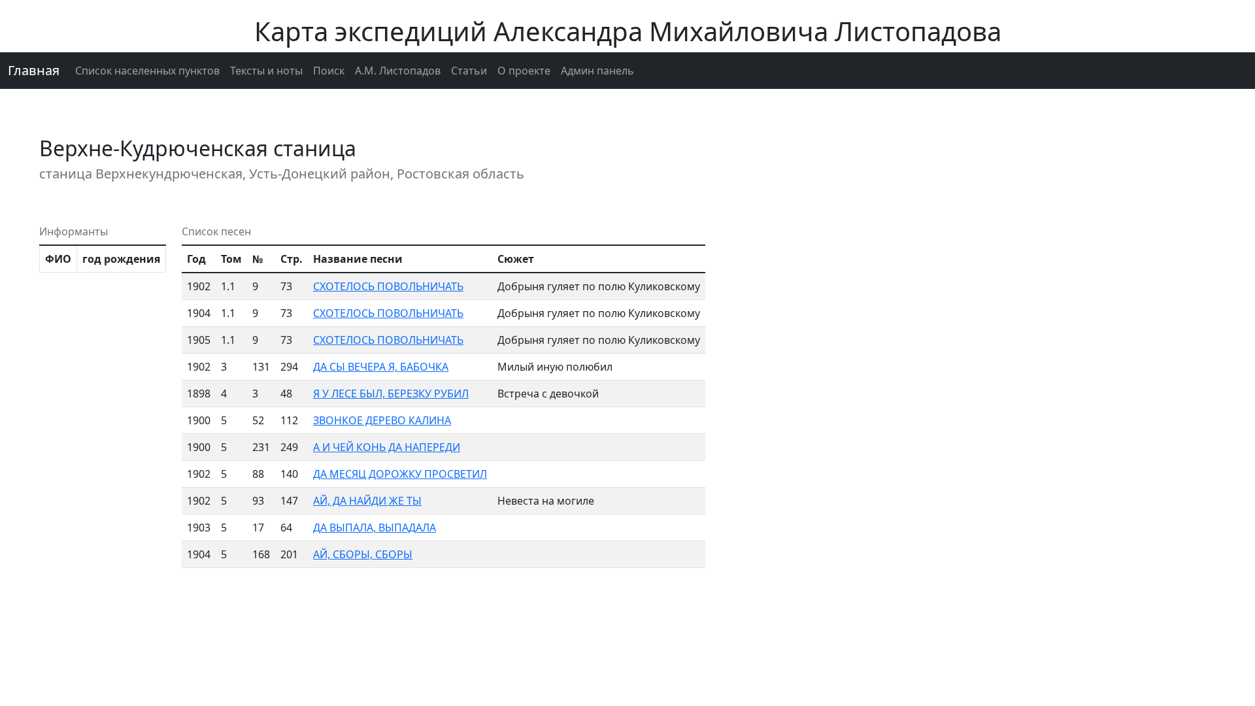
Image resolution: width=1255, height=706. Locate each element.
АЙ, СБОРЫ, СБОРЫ (362, 554)
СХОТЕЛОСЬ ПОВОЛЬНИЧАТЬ (388, 286)
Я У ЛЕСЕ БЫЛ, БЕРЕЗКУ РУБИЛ (391, 393)
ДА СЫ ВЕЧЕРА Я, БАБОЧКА (380, 367)
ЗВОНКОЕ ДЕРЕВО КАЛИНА (382, 420)
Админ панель (597, 70)
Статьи (469, 70)
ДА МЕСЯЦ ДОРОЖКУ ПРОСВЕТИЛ (400, 474)
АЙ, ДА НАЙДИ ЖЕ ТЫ (367, 501)
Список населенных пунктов (147, 70)
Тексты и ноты (266, 70)
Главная (33, 70)
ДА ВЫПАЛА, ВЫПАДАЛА (374, 527)
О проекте (523, 70)
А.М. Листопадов (398, 70)
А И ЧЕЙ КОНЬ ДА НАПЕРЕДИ (386, 447)
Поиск (328, 70)
